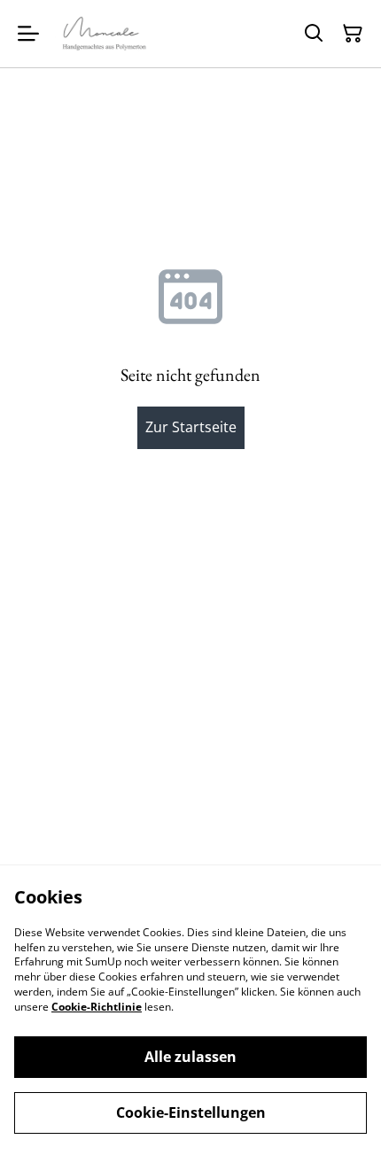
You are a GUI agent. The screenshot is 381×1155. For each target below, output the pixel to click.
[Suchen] (313, 33)
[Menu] (28, 33)
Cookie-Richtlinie (96, 1006)
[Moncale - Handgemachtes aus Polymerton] (104, 33)
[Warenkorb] (352, 33)
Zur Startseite (191, 427)
